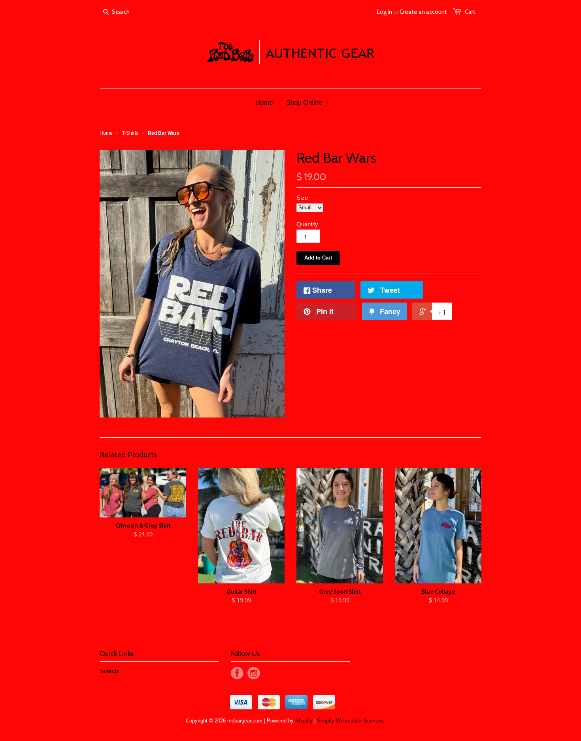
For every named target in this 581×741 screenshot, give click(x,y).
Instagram (253, 673)
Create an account (423, 11)
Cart (470, 11)
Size (302, 197)
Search (109, 671)
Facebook (237, 673)
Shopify (304, 721)
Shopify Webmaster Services (350, 721)
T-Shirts (130, 133)
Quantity (307, 224)
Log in (384, 11)
